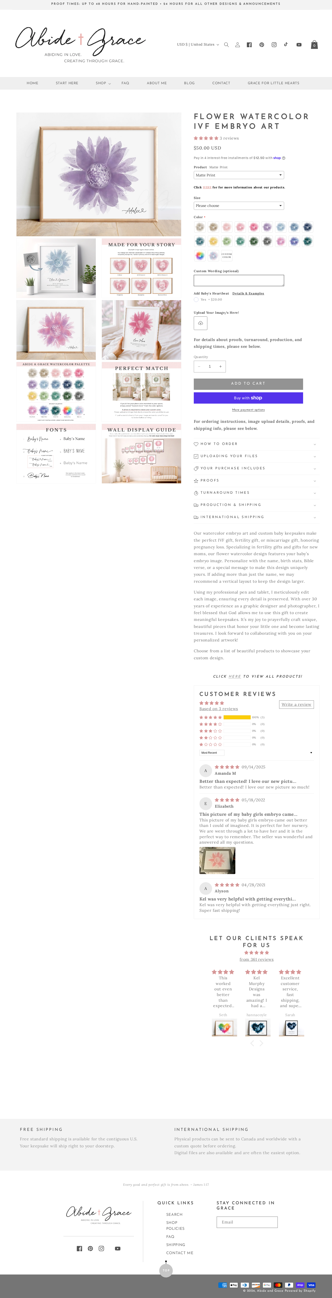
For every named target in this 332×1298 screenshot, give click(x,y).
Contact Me (180, 1253)
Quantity (201, 357)
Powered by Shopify (300, 1290)
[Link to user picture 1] (217, 860)
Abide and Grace (270, 1290)
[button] (100, 84)
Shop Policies (175, 1225)
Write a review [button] (296, 704)
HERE (207, 187)
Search (174, 1215)
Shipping (175, 1245)
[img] (228, 766)
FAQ (170, 1237)
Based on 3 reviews (218, 708)
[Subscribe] (247, 1235)
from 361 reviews (257, 959)
